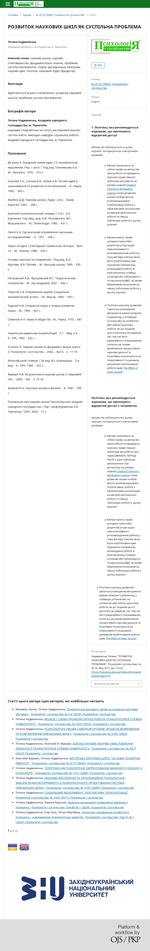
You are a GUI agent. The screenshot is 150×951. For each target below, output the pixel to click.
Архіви (27, 15)
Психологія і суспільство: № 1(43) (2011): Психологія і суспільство (59, 797)
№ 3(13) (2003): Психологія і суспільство (60, 15)
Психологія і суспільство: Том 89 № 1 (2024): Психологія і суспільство (78, 807)
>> (16, 830)
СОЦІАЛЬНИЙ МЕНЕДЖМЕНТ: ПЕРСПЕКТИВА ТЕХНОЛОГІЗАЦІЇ (86, 792)
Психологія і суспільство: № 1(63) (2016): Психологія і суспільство (81, 724)
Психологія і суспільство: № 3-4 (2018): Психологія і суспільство (72, 714)
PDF (99, 65)
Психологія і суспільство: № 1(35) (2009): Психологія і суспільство (90, 788)
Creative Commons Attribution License (121, 189)
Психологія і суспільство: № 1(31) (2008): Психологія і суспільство (78, 773)
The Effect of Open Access (120, 638)
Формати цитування (106, 683)
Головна (13, 15)
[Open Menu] (8, 4)
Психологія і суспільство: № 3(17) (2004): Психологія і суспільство (76, 763)
